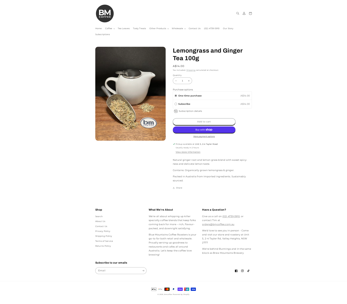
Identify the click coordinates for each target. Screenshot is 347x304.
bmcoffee (168, 294)
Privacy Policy (102, 231)
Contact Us (101, 226)
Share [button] (179, 188)
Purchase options (183, 89)
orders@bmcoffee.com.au (218, 224)
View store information (188, 152)
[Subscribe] (143, 270)
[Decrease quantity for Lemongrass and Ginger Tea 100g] (176, 80)
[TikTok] (248, 271)
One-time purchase (190, 95)
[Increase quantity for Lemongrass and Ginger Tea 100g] (189, 80)
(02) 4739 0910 (231, 216)
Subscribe (184, 104)
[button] (110, 29)
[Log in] (244, 13)
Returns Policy (103, 246)
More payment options (204, 136)
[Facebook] (236, 271)
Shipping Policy (103, 236)
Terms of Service (104, 241)
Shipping (190, 70)
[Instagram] (242, 271)
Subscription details (190, 111)
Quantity (177, 75)
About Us (100, 221)
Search (99, 216)
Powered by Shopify (181, 294)
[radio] (176, 96)
